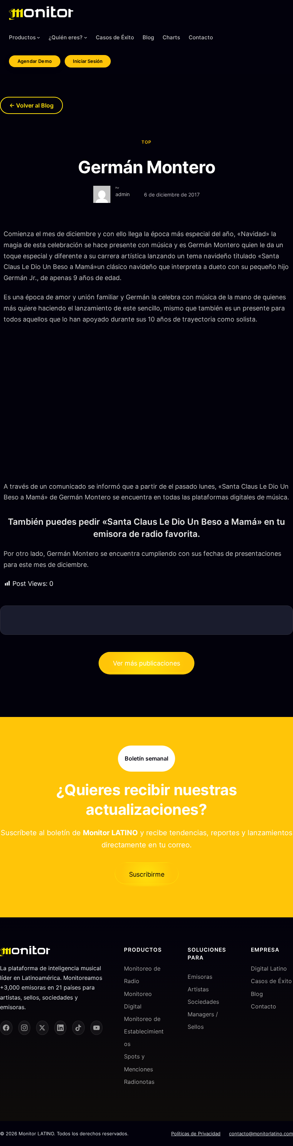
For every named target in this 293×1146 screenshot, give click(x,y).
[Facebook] (6, 1028)
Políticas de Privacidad (195, 1133)
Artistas (198, 989)
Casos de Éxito (271, 981)
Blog (257, 993)
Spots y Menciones (138, 1062)
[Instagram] (24, 1028)
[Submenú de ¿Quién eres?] (85, 37)
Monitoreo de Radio (142, 975)
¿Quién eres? (66, 37)
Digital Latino (269, 968)
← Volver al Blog (31, 105)
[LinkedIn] (60, 1028)
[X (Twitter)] (42, 1028)
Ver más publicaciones (146, 663)
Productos (22, 37)
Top (146, 142)
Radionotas (139, 1081)
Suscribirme (146, 874)
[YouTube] (96, 1028)
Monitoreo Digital (138, 1000)
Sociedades (203, 1001)
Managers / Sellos (203, 1020)
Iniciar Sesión (88, 61)
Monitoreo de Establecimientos (144, 1031)
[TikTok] (78, 1028)
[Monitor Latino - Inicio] (41, 13)
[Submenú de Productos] (38, 37)
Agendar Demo (35, 61)
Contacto (263, 1006)
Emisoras (200, 976)
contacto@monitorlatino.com (261, 1133)
